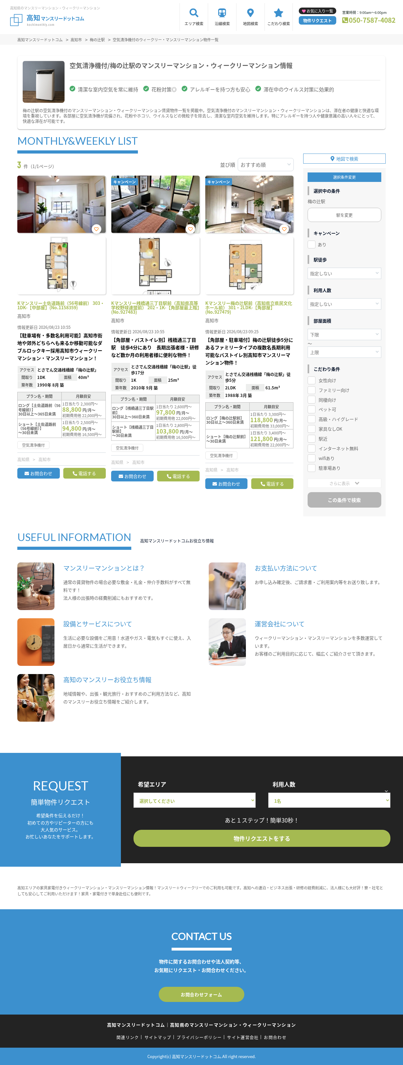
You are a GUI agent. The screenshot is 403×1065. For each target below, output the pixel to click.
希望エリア (152, 784)
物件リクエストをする (262, 838)
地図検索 (250, 23)
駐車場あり (330, 468)
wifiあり (327, 458)
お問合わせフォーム (201, 994)
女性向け (327, 380)
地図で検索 (347, 158)
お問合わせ (41, 473)
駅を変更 (344, 215)
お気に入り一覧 (320, 11)
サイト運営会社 (242, 1037)
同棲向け (327, 400)
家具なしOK (330, 429)
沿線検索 (222, 23)
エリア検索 (193, 23)
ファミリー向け (334, 390)
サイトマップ (158, 1037)
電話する (87, 473)
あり (322, 244)
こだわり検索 (278, 23)
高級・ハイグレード (338, 419)
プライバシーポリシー (199, 1037)
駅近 (323, 438)
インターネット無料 (338, 448)
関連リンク (127, 1037)
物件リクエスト (317, 20)
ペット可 (327, 409)
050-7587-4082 (372, 20)
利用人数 (284, 784)
